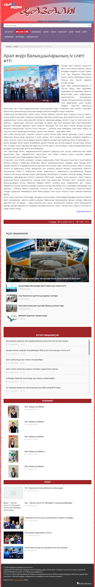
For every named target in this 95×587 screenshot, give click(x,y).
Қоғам (46, 32)
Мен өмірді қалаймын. (35, 421)
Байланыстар (32, 37)
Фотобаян (20, 37)
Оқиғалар (62, 32)
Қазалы (47, 12)
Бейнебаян (9, 37)
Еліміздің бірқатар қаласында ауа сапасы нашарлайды (30, 378)
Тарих (77, 32)
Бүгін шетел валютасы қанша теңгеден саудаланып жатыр (32, 369)
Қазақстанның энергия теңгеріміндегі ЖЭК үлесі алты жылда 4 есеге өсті (38, 350)
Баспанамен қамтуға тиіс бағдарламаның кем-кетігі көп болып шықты (37, 341)
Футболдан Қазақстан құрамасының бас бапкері (46, 547)
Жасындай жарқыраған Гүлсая (38, 532)
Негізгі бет (9, 32)
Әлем (71, 32)
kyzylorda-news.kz (83, 211)
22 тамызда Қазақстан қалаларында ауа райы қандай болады (33, 387)
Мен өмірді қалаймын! (35, 451)
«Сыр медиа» (19, 580)
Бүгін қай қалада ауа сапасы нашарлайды (24, 359)
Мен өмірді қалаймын (34, 406)
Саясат (53, 32)
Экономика (36, 32)
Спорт (84, 32)
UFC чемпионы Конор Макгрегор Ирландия (44, 488)
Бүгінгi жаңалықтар (47, 335)
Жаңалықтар (21, 32)
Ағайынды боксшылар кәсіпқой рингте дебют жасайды (49, 518)
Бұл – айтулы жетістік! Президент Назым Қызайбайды (48, 503)
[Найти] (89, 25)
